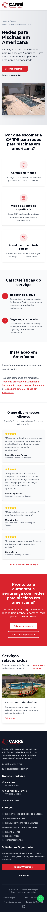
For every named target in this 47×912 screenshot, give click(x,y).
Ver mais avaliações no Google (23, 564)
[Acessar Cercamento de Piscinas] (23, 686)
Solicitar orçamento (15, 69)
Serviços (13, 21)
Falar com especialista (23, 634)
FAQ (21, 898)
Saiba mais (10, 718)
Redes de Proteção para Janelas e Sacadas (22, 814)
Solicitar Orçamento (23, 867)
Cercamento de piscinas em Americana (23, 385)
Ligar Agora (23, 875)
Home (4, 21)
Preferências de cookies (14, 902)
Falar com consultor (11, 75)
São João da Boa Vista (16, 791)
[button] (23, 99)
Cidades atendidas (10, 800)
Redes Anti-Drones (11, 832)
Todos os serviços (10, 836)
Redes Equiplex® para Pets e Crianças (20, 823)
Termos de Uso (32, 902)
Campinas (10, 782)
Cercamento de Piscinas (13, 818)
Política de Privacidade (34, 898)
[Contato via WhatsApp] (40, 898)
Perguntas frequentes (12, 840)
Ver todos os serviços (38, 666)
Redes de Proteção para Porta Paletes (20, 827)
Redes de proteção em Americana (20, 381)
